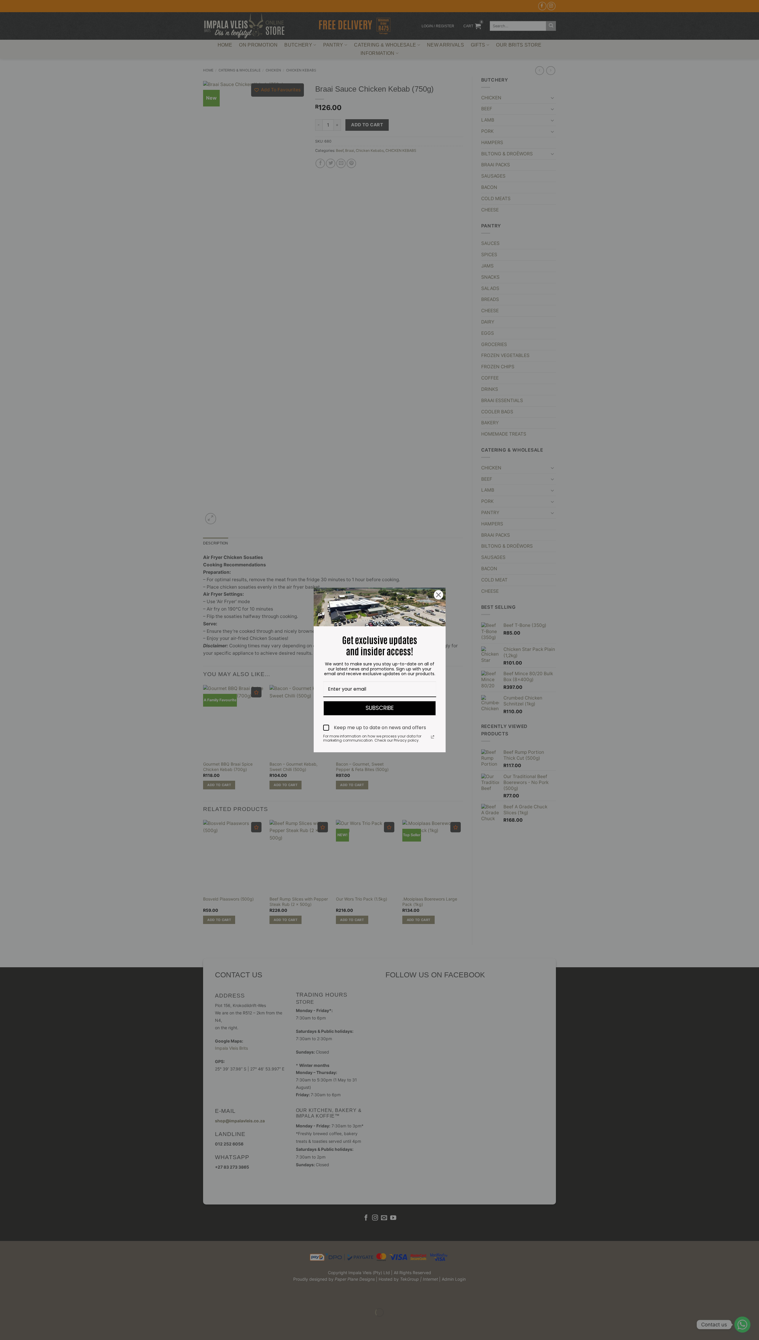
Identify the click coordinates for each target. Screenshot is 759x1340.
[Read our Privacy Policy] (432, 736)
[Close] (438, 595)
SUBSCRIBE (380, 708)
